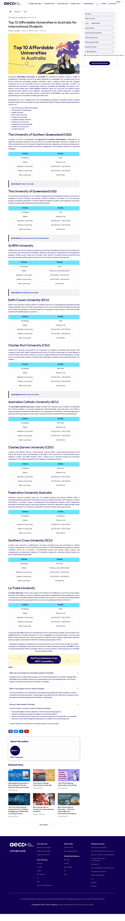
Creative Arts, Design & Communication (98, 859)
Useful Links (62, 905)
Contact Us (112, 3)
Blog (98, 3)
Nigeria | (65, 899)
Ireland (39, 871)
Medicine (94, 882)
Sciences (94, 886)
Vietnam (102, 899)
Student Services (35, 3)
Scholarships (88, 3)
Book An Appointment (71, 851)
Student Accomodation (44, 851)
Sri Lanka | (87, 899)
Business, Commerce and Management (103, 855)
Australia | (23, 899)
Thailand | (95, 899)
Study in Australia (14, 30)
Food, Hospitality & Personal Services (102, 868)
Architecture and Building (99, 847)
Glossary (70, 905)
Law (92, 879)
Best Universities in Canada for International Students (43, 809)
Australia (39, 863)
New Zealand (41, 874)
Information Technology (98, 871)
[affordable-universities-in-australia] (44, 53)
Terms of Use (78, 905)
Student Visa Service (43, 855)
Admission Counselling (44, 847)
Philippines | (72, 899)
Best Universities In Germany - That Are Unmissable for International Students (67, 810)
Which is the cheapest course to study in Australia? (26, 688)
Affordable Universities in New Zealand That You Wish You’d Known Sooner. (18, 785)
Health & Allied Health (97, 875)
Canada (39, 867)
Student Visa (49, 3)
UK (38, 878)
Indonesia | (45, 899)
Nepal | (58, 899)
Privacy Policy (89, 905)
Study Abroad (62, 3)
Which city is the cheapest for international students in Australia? (31, 673)
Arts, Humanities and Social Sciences (102, 851)
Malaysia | (52, 899)
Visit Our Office (68, 847)
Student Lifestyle (39, 814)
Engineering (95, 864)
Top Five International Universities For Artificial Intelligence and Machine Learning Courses (18, 810)
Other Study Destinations (45, 885)
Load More (44, 825)
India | (39, 899)
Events (104, 3)
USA (38, 882)
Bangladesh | (32, 899)
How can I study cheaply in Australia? (22, 704)
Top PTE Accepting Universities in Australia (67, 784)
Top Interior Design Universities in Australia (42, 784)
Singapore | (80, 899)
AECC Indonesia (16, 757)
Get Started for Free (100, 63)
